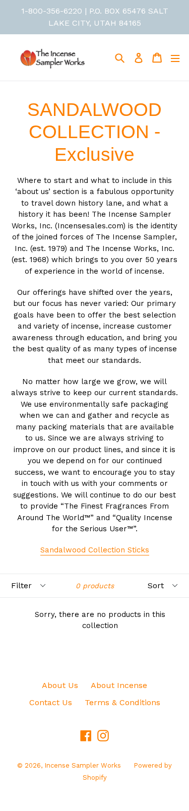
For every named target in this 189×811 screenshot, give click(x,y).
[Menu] (175, 57)
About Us (60, 685)
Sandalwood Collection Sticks (94, 549)
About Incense (119, 685)
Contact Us (50, 702)
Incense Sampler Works (82, 765)
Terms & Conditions (122, 702)
